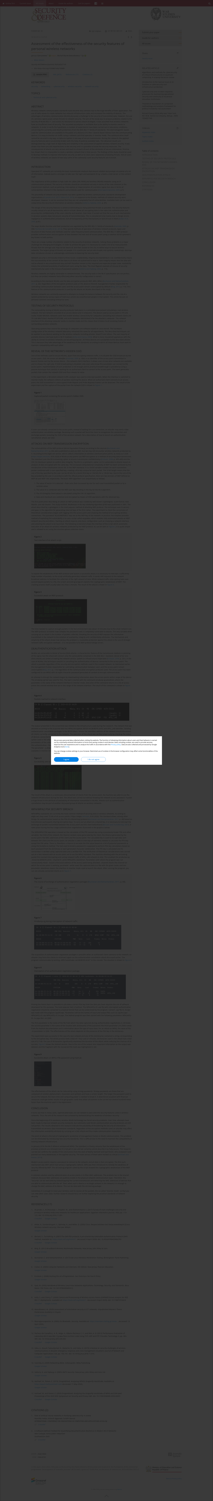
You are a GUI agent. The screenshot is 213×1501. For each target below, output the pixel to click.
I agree (66, 759)
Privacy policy (116, 745)
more (67, 747)
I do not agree (93, 759)
